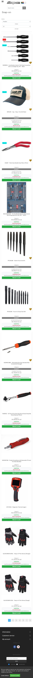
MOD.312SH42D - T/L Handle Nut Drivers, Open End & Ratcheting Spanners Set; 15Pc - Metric (16, 214)
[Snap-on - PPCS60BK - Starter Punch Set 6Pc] (16, 244)
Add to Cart (17, 78)
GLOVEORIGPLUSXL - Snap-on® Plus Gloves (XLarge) (17, 600)
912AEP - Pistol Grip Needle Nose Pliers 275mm (16, 163)
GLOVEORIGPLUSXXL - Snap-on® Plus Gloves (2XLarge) (16, 553)
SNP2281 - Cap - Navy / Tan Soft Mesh (16, 112)
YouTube (18, 646)
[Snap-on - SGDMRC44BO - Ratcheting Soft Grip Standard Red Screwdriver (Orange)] (16, 346)
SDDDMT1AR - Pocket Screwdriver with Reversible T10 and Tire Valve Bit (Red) (16, 461)
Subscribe (13, 664)
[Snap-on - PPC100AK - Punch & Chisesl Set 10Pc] (16, 295)
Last (30, 620)
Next (26, 620)
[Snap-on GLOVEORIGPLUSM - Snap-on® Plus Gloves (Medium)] (16, 537)
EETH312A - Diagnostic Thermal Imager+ (16, 507)
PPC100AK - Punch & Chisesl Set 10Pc (16, 311)
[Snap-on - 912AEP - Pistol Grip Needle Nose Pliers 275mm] (16, 146)
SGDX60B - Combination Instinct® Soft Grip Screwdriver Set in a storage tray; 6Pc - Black (16, 66)
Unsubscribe (22, 664)
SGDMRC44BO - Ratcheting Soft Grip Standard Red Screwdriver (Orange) (16, 363)
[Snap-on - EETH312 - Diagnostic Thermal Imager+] (16, 490)
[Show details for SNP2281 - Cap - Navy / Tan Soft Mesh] (16, 95)
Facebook (14, 646)
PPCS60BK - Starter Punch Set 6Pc (16, 260)
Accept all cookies (15, 675)
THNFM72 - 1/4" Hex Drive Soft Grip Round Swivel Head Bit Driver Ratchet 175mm (16, 414)
